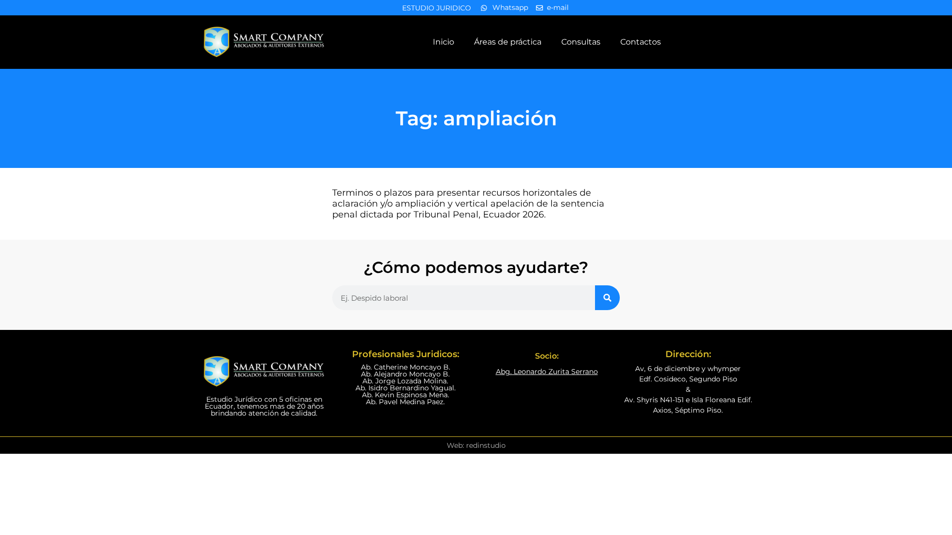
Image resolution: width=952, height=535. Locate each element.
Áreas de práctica (507, 42)
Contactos (640, 42)
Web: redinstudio (476, 445)
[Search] (607, 297)
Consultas (580, 42)
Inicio (443, 42)
